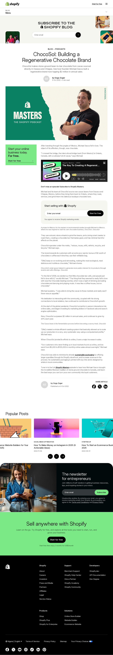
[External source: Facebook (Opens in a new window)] (7, 649)
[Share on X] (100, 387)
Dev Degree (94, 579)
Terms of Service (33, 641)
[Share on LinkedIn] (105, 387)
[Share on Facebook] (94, 387)
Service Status (45, 599)
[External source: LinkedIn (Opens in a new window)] (38, 649)
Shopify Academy (71, 583)
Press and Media (46, 583)
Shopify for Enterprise (48, 624)
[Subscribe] (78, 35)
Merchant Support (72, 571)
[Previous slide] (50, 456)
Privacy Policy (97, 502)
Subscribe (101, 492)
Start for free (97, 4)
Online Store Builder (72, 616)
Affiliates (42, 591)
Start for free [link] (95, 213)
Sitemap (63, 641)
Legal (41, 595)
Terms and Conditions (80, 502)
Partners (42, 587)
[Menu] (106, 4)
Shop (41, 616)
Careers (42, 575)
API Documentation (97, 575)
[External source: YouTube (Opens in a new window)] (19, 649)
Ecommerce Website (72, 624)
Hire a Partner (70, 579)
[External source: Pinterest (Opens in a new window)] (44, 649)
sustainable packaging (84, 355)
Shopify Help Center (72, 575)
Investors (43, 579)
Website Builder (70, 620)
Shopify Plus (44, 620)
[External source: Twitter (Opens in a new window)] (13, 649)
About (41, 571)
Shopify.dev (94, 571)
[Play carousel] (56, 456)
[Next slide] (62, 456)
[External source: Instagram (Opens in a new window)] (26, 649)
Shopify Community (72, 587)
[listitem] (56, 435)
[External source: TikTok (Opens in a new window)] (32, 649)
